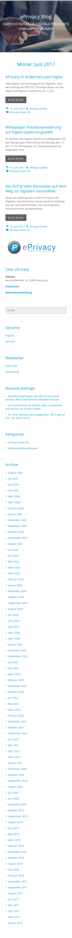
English (9, 335)
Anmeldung (12, 371)
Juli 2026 (13, 478)
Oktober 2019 (16, 810)
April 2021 (14, 751)
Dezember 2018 (17, 851)
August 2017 (15, 893)
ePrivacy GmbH (38, 108)
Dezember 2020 (17, 769)
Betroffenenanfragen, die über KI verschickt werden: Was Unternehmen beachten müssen (32, 398)
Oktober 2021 (16, 727)
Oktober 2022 (16, 692)
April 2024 (14, 632)
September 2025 (17, 537)
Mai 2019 (13, 834)
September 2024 (17, 603)
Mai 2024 (13, 626)
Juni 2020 (13, 798)
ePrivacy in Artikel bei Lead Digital (34, 76)
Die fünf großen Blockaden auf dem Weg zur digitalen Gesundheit (35, 188)
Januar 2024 (15, 644)
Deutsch (10, 341)
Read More (16, 99)
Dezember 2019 (17, 804)
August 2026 (15, 472)
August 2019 (15, 822)
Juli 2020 (13, 792)
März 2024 (14, 638)
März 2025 (14, 573)
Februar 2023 (16, 680)
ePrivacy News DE (20, 112)
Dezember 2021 (17, 721)
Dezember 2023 (17, 650)
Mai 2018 (13, 869)
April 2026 (14, 496)
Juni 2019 (13, 828)
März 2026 (14, 502)
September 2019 (17, 816)
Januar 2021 (15, 763)
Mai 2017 (13, 905)
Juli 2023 (13, 662)
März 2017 (14, 917)
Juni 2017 (13, 899)
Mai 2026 (13, 490)
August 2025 (15, 543)
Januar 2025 (15, 585)
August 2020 (15, 786)
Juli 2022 (13, 697)
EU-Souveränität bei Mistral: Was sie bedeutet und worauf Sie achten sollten (33, 407)
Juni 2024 (13, 620)
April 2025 (14, 567)
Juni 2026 (13, 484)
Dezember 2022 (17, 686)
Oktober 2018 (16, 857)
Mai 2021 (13, 745)
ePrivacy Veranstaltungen (23, 448)
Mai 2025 (13, 561)
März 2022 (14, 709)
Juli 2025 (13, 549)
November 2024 (17, 591)
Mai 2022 (13, 703)
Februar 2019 (16, 846)
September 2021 (17, 733)
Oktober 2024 (16, 597)
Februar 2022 (16, 715)
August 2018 (15, 863)
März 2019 (14, 840)
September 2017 (17, 887)
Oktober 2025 (16, 532)
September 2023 (17, 656)
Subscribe (11, 365)
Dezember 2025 (17, 520)
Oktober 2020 (16, 774)
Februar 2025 (16, 579)
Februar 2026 (16, 508)
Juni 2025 (13, 555)
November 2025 (17, 526)
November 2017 (17, 881)
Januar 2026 (15, 514)
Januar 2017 (15, 923)
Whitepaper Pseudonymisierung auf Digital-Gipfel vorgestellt (33, 130)
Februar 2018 (16, 875)
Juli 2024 (13, 615)
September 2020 (17, 780)
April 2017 (14, 911)
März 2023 (14, 674)
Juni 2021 (13, 739)
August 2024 (15, 609)
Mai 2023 (13, 668)
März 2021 (14, 757)
